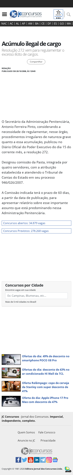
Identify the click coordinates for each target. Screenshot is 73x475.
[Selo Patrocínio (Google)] (58, 14)
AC (11, 23)
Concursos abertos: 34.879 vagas (24, 223)
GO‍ (62, 23)
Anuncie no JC (26, 440)
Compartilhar (36, 61)
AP (23, 23)
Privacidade (48, 440)
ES (55, 23)
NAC (4, 23)
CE (43, 23)
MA (69, 23)
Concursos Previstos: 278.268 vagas (26, 231)
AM (30, 23)
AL (17, 23)
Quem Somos (26, 432)
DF (49, 23)
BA (37, 23)
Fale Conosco (46, 432)
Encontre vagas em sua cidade (20, 289)
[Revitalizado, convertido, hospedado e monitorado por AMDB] (68, 469)
